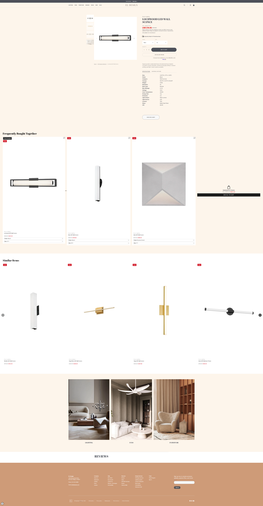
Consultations (138, 485)
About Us (96, 477)
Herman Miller (124, 485)
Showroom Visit (138, 487)
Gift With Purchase (126, 481)
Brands (123, 477)
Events (123, 483)
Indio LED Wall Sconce (138, 235)
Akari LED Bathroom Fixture (204, 361)
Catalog (95, 481)
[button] (184, 5)
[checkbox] (64, 138)
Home (95, 64)
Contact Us (110, 481)
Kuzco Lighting (7, 231)
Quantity (144, 46)
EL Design (81, 500)
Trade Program (152, 477)
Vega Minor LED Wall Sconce (75, 361)
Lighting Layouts (138, 479)
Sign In (150, 479)
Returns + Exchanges (112, 483)
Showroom (96, 479)
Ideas (123, 479)
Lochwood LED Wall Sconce (10, 233)
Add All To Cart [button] (228, 195)
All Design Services (139, 477)
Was (226, 192)
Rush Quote (137, 483)
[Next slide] (134, 38)
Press (95, 483)
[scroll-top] (260, 499)
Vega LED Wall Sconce (139, 361)
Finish (143, 39)
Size (156, 39)
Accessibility (110, 485)
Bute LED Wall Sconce (73, 235)
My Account (110, 479)
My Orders (110, 477)
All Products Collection (102, 64)
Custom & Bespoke (139, 481)
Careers (95, 485)
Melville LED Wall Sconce (10, 361)
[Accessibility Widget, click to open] (2, 503)
